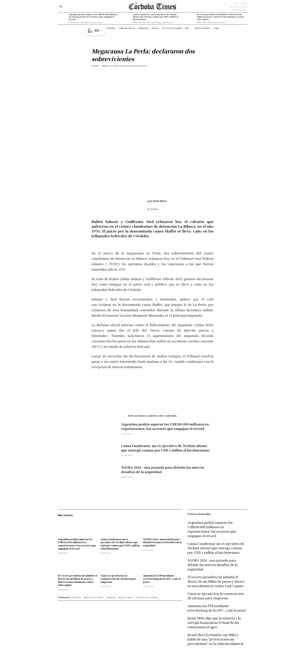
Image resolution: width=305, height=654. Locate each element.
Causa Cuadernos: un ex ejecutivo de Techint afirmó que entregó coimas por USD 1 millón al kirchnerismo (155, 16)
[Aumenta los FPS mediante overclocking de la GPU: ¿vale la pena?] (162, 565)
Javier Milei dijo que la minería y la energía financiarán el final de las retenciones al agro (214, 622)
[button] (61, 6)
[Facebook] (115, 74)
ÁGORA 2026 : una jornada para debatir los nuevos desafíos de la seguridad (162, 469)
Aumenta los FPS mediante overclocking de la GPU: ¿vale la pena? (162, 578)
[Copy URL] (144, 74)
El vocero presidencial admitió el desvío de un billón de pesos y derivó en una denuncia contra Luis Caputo (220, 16)
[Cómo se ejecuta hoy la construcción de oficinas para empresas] (120, 565)
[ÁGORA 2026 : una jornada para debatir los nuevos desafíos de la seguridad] (106, 474)
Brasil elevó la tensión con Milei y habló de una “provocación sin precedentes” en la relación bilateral (215, 639)
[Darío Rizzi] (143, 201)
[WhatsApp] (137, 74)
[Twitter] (122, 74)
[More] (151, 74)
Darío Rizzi (159, 200)
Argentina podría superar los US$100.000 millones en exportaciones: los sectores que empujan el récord (93, 16)
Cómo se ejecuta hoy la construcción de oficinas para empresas (118, 578)
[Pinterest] (129, 74)
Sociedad (95, 65)
